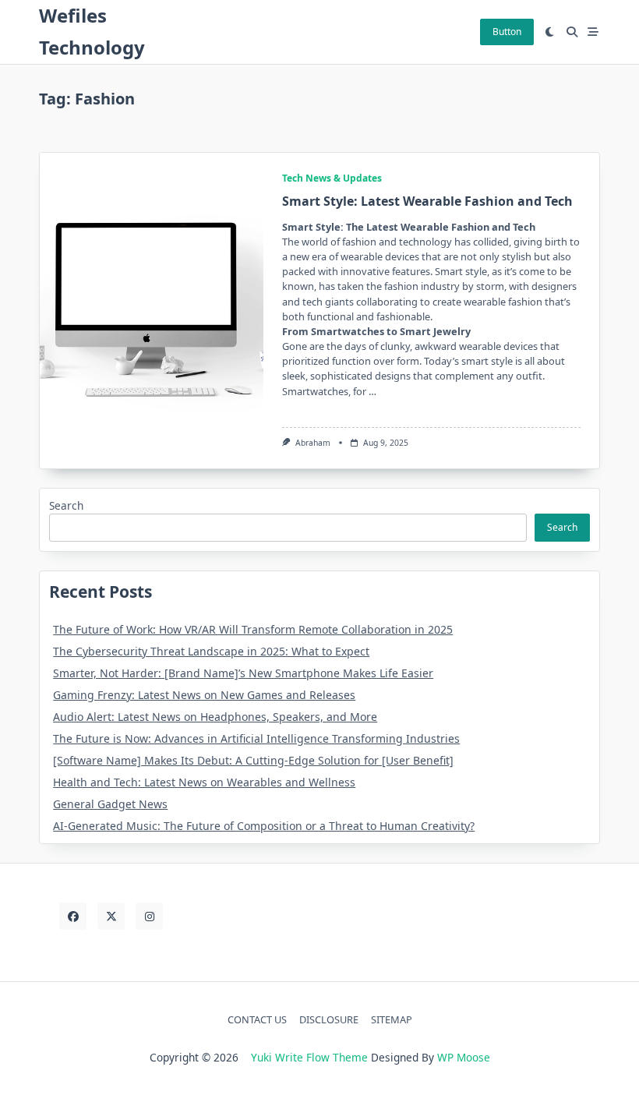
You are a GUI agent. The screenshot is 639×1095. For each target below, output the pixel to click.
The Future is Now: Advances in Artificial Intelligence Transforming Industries (256, 738)
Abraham (312, 442)
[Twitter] (111, 916)
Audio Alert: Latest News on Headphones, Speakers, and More (215, 716)
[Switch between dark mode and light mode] (550, 32)
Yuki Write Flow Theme (309, 1057)
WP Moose (463, 1057)
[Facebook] (72, 916)
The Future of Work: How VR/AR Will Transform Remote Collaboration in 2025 (253, 629)
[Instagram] (149, 916)
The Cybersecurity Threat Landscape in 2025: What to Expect (211, 651)
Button (506, 31)
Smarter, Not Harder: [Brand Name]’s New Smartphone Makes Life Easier (243, 673)
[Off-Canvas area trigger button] (594, 32)
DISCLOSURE (328, 1019)
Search (66, 505)
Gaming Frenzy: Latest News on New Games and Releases (204, 694)
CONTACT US (257, 1019)
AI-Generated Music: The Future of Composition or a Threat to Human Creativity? (264, 825)
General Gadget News (110, 804)
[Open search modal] (572, 32)
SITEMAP (391, 1019)
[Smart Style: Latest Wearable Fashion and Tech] (151, 310)
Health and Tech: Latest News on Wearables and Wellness (204, 782)
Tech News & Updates (332, 178)
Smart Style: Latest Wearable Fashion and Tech (427, 201)
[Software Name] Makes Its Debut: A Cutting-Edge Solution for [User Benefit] (253, 760)
